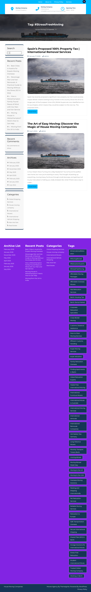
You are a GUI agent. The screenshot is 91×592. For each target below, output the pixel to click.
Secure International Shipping (77, 531)
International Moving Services (77, 409)
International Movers (54, 255)
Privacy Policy (58, 2)
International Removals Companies (75, 426)
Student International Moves (77, 562)
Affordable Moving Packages (76, 275)
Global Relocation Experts (76, 378)
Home (40, 2)
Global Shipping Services (55, 249)
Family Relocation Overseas (76, 363)
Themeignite (64, 586)
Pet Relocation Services (75, 500)
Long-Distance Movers (75, 443)
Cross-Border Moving (75, 319)
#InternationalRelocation (77, 252)
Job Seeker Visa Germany (75, 435)
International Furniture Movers (76, 394)
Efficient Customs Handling (76, 342)
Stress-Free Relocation (74, 554)
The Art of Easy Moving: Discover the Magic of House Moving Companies (53, 125)
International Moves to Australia (77, 402)
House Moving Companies (44, 29)
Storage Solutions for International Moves (77, 546)
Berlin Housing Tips (77, 297)
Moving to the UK (76, 470)
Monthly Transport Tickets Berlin (76, 451)
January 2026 (14, 166)
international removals (74, 417)
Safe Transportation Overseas (77, 523)
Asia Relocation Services (75, 291)
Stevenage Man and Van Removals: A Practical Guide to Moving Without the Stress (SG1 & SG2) (14, 85)
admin (46, 56)
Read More (32, 111)
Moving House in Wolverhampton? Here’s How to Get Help (14, 118)
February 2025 (14, 178)
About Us (48, 2)
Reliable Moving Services (76, 507)
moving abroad (75, 457)
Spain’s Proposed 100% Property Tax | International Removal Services (53, 50)
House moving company (55, 252)
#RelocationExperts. (77, 264)
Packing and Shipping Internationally (75, 490)
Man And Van (13, 222)
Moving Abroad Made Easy (75, 464)
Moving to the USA (77, 475)
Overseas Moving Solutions (76, 481)
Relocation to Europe (75, 515)
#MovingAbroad (76, 259)
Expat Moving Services (75, 350)
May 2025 (12, 172)
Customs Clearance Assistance (77, 327)
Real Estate (13, 225)
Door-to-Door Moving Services (76, 334)
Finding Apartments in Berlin (77, 371)
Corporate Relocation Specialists (74, 310)
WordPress (83, 586)
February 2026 (14, 162)
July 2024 (12, 185)
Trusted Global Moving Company (76, 569)
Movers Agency (52, 586)
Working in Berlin (76, 576)
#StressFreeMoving (77, 269)
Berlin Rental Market (77, 302)
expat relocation (76, 356)
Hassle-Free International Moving (77, 386)
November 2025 (15, 169)
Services (69, 2)
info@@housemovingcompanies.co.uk (53, 11)
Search (11, 48)
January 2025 (14, 182)
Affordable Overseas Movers (77, 283)
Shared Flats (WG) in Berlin (77, 538)
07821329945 (45, 9)
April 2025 (12, 175)
